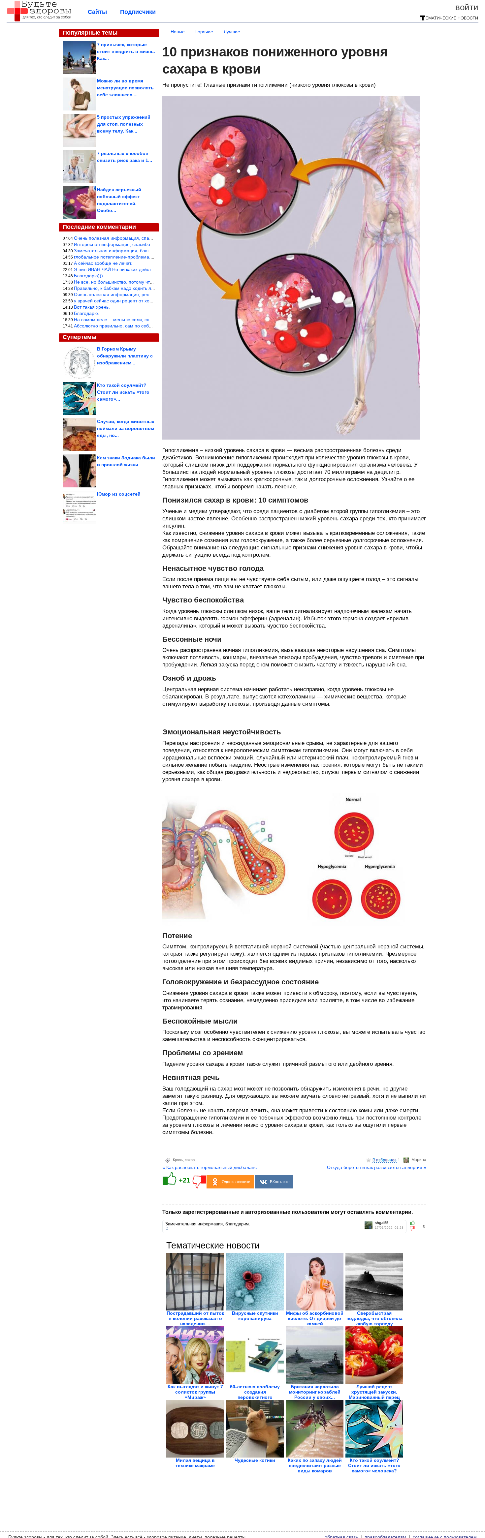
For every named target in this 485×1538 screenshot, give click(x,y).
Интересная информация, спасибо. (112, 244)
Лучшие (232, 31)
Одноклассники (236, 1182)
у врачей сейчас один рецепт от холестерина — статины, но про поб (148, 300)
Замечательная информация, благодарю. (119, 250)
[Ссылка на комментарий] (167, 1229)
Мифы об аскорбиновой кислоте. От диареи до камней (314, 1318)
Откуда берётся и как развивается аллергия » (376, 1167)
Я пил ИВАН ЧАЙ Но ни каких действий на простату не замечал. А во (149, 269)
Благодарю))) (88, 275)
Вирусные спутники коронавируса (255, 1315)
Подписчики (138, 12)
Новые (178, 31)
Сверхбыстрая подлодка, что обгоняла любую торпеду (374, 1318)
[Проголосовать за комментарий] (414, 1228)
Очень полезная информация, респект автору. (124, 294)
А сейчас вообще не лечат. (103, 263)
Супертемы (79, 337)
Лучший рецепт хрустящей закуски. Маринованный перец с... (374, 1394)
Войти (466, 7)
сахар (190, 1160)
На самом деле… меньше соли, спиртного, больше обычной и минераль (153, 319)
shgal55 (381, 1223)
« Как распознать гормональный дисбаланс (209, 1167)
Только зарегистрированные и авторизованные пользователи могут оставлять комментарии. (287, 1212)
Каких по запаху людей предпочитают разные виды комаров (315, 1465)
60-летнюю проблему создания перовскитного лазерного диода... (255, 1394)
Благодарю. (86, 313)
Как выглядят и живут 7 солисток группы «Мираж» (195, 1392)
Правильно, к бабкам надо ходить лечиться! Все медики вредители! (147, 288)
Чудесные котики (255, 1460)
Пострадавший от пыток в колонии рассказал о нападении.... (195, 1318)
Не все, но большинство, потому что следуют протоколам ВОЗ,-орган (149, 282)
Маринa (418, 1159)
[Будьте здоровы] (39, 20)
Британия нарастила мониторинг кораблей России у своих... (314, 1392)
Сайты (97, 12)
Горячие (204, 31)
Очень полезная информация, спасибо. (117, 238)
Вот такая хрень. (92, 307)
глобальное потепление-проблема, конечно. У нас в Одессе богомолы (151, 257)
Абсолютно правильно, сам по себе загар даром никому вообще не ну (150, 325)
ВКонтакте (280, 1182)
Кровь (178, 1160)
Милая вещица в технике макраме (195, 1463)
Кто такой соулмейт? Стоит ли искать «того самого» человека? (374, 1465)
